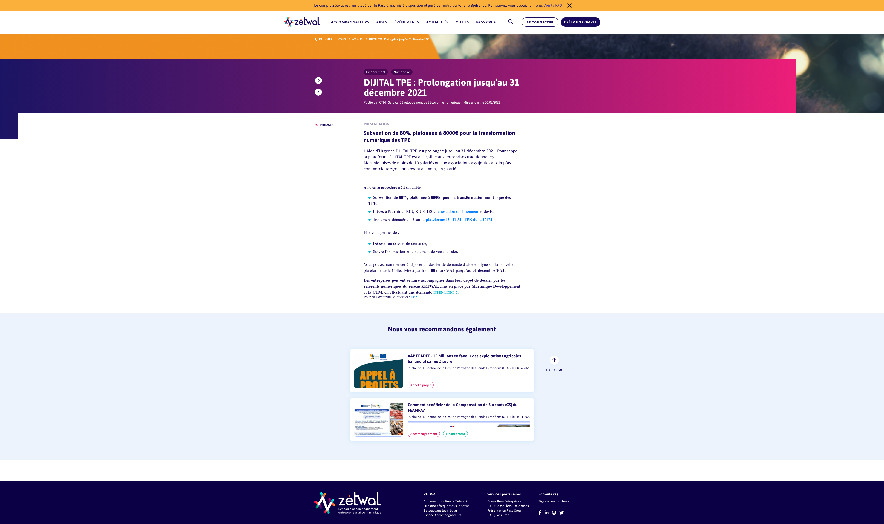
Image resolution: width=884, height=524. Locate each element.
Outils (462, 22)
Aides (381, 22)
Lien (413, 296)
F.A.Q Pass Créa (498, 515)
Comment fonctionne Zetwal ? (445, 501)
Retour (326, 39)
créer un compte (580, 22)
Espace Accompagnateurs (442, 515)
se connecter (540, 22)
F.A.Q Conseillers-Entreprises (508, 506)
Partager (326, 125)
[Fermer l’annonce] (568, 5)
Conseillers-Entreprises (504, 501)
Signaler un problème (554, 501)
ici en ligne (443, 292)
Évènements (406, 22)
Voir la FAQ (553, 5)
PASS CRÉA (486, 22)
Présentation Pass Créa (504, 510)
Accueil (342, 39)
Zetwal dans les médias (440, 510)
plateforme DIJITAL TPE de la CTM (459, 219)
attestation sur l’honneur (458, 211)
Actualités (437, 22)
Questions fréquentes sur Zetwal (447, 506)
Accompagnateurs (350, 22)
